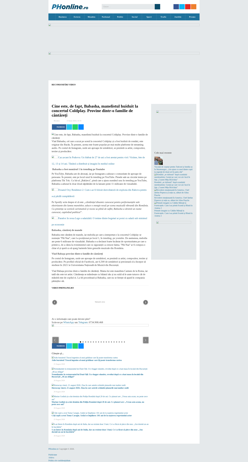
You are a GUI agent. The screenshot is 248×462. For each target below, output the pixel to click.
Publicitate (52, 455)
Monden (91, 17)
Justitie (177, 17)
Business (63, 17)
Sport (149, 17)
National (106, 17)
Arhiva (51, 457)
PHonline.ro (51, 16)
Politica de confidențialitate (59, 460)
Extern (77, 17)
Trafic (163, 17)
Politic (120, 17)
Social (135, 17)
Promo (192, 17)
